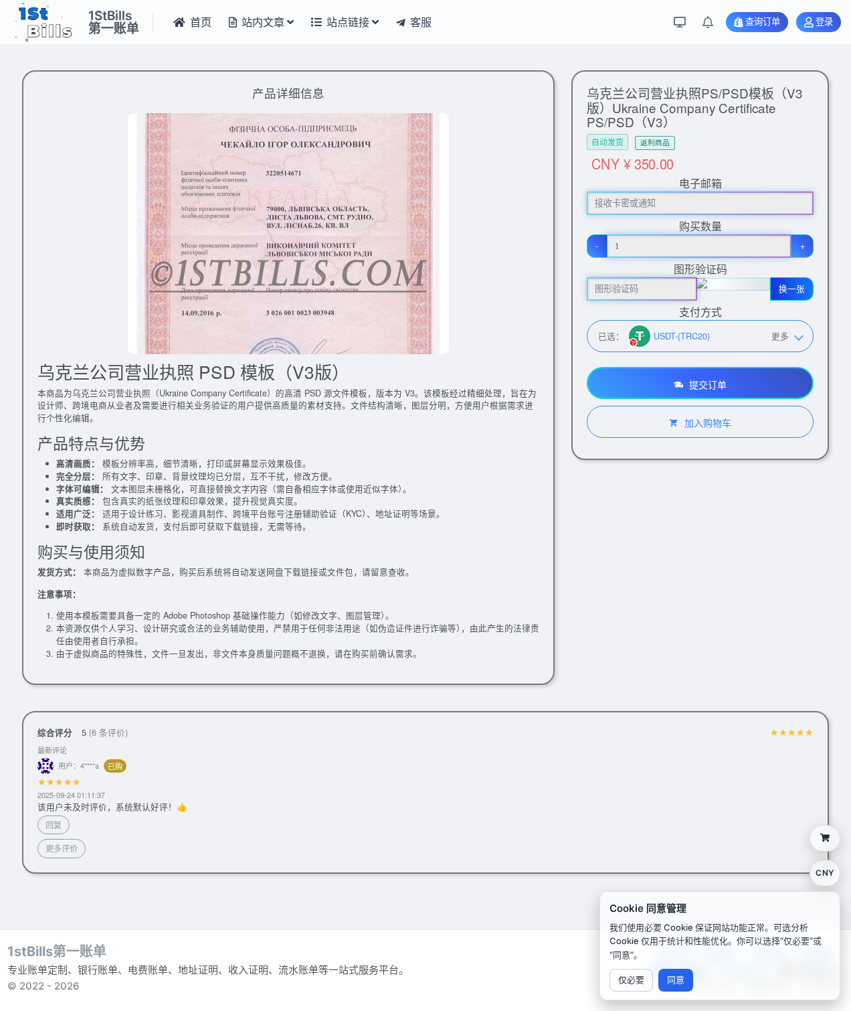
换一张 (792, 289)
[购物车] (825, 838)
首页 (200, 22)
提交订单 (706, 384)
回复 (53, 824)
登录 (824, 22)
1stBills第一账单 (56, 951)
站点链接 (347, 22)
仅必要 (631, 979)
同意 (675, 979)
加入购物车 (706, 422)
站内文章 (263, 22)
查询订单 (762, 22)
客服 (421, 22)
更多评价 (61, 848)
